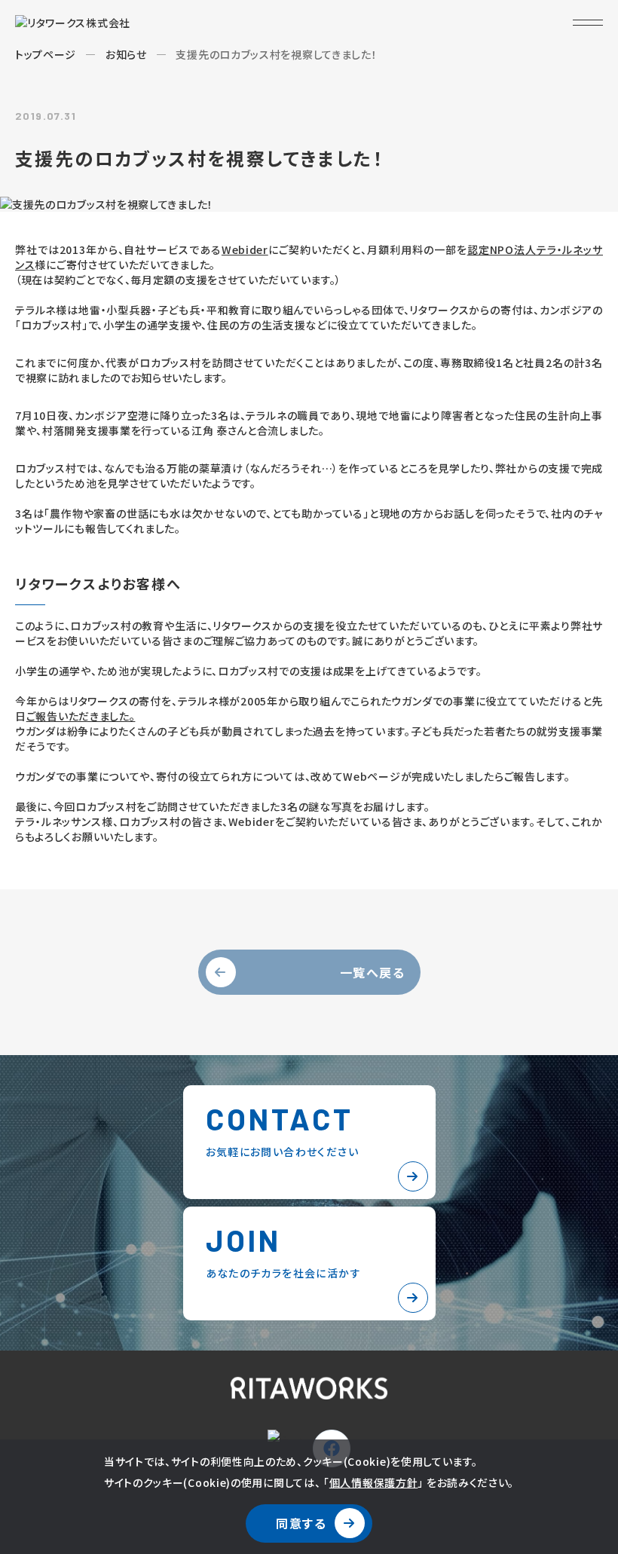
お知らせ (126, 54)
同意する (301, 1523)
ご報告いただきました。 (81, 715)
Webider (245, 249)
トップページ (45, 54)
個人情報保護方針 (373, 1482)
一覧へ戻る (372, 972)
